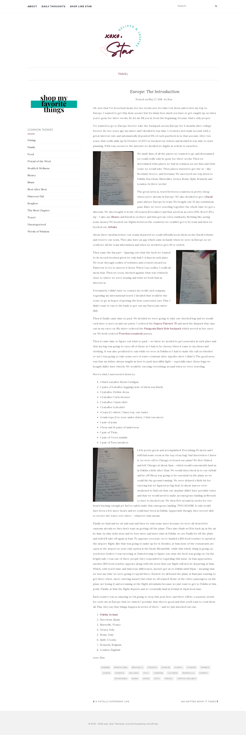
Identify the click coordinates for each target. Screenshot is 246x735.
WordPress (152, 723)
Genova (119, 673)
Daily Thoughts (53, 6)
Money (32, 175)
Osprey (203, 673)
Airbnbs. (113, 227)
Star (169, 99)
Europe (191, 667)
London (158, 673)
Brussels (137, 667)
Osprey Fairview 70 (165, 323)
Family (31, 147)
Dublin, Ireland (109, 614)
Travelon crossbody (131, 333)
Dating (32, 140)
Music (31, 182)
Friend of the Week (39, 161)
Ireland (133, 673)
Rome (135, 678)
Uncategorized (37, 224)
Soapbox (33, 203)
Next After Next (37, 189)
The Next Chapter (39, 210)
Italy (146, 673)
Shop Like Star (81, 6)
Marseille (188, 673)
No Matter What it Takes (199, 701)
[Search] (216, 6)
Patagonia (121, 678)
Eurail (209, 196)
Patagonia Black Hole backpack (162, 328)
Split (157, 678)
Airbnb (105, 667)
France (205, 667)
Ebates (115, 217)
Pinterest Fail (36, 196)
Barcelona (120, 667)
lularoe (173, 673)
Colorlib (129, 723)
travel (169, 678)
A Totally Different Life (112, 701)
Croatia (152, 667)
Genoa (106, 673)
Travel (123, 74)
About (32, 6)
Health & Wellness (39, 168)
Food (31, 154)
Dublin (166, 667)
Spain (146, 678)
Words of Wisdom (38, 231)
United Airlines (186, 678)
